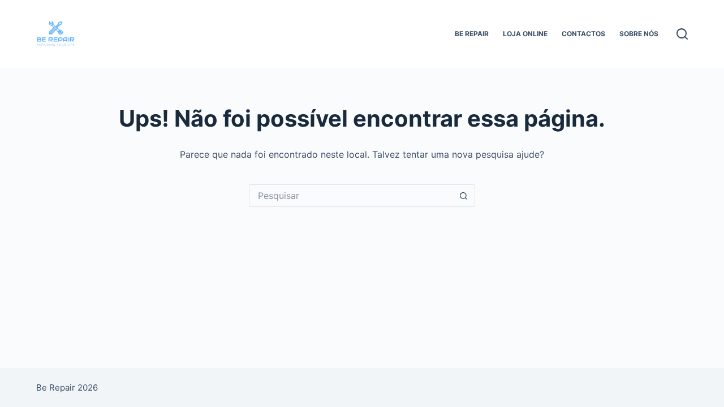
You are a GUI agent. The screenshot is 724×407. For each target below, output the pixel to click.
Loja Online (525, 33)
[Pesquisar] (682, 34)
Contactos (583, 33)
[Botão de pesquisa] (464, 195)
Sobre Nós (638, 33)
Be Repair (472, 33)
